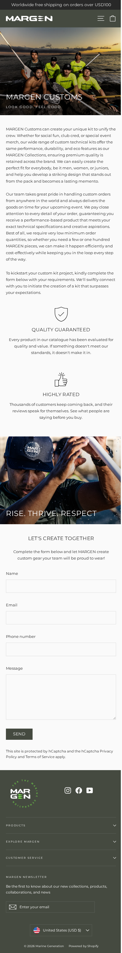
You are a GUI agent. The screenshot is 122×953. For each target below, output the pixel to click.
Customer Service (24, 857)
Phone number (21, 636)
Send (19, 734)
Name (12, 573)
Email (11, 605)
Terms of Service (39, 757)
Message (14, 668)
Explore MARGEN (23, 841)
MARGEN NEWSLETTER (26, 876)
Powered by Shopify (83, 946)
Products (16, 825)
